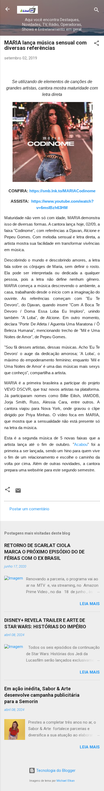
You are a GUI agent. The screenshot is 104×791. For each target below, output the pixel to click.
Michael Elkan (66, 780)
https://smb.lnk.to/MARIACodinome (62, 191)
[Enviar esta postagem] (18, 492)
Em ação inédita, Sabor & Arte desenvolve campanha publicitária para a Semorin (41, 695)
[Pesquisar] (96, 11)
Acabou (80, 444)
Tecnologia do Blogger (55, 770)
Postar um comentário (29, 509)
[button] (96, 44)
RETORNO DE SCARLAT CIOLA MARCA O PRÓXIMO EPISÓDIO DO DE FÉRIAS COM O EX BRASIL (44, 552)
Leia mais (90, 603)
